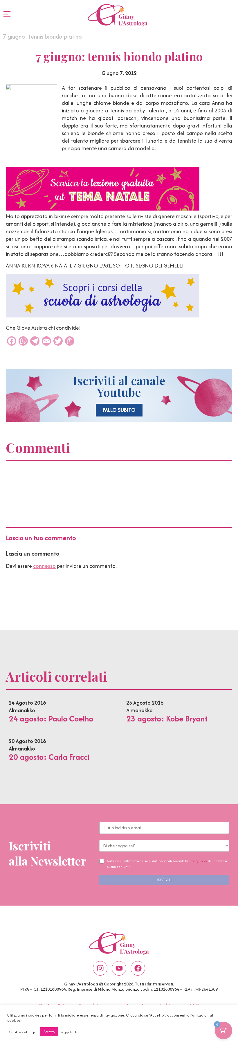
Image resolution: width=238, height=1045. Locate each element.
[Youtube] (119, 968)
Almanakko (22, 710)
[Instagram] (100, 968)
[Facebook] (138, 968)
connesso (44, 566)
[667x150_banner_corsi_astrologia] (102, 315)
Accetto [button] (49, 1031)
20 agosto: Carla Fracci (49, 757)
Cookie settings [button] (22, 1032)
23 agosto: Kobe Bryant (167, 718)
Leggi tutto (69, 1032)
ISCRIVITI (164, 879)
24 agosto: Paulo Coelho (51, 718)
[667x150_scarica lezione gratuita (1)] (102, 209)
